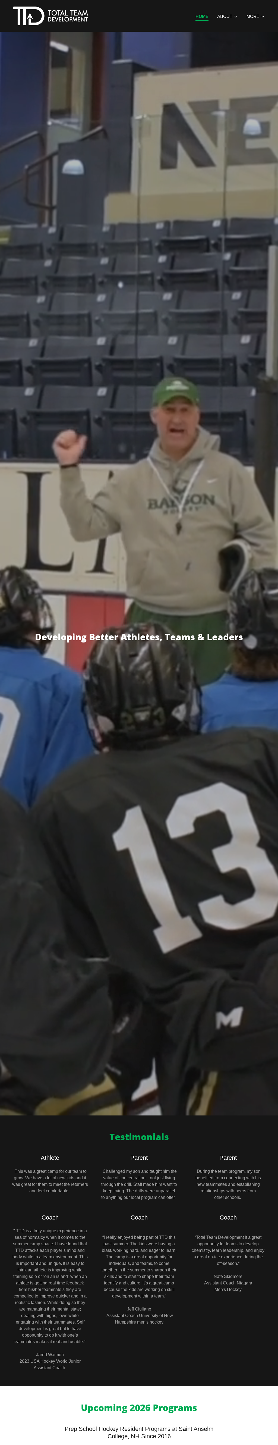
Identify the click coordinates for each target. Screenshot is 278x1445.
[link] (50, 15)
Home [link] (201, 16)
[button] (227, 16)
